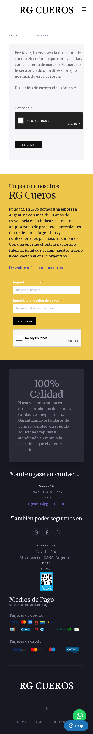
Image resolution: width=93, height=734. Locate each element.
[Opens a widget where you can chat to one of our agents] (76, 726)
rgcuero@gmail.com (46, 503)
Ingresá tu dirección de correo (37, 300)
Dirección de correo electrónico (45, 88)
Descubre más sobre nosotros (36, 267)
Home (22, 722)
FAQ (39, 722)
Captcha (24, 108)
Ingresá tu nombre (28, 282)
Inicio (14, 35)
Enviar (28, 144)
